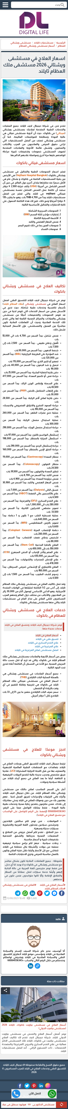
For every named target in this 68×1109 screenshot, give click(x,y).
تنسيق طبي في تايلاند (47, 639)
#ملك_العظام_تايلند (55, 888)
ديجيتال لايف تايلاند (12, 1064)
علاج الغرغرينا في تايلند (46, 646)
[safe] (34, 947)
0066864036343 (56, 811)
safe (60, 919)
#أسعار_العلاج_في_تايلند (51, 884)
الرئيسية (60, 42)
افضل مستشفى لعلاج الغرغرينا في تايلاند (36, 650)
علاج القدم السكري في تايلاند (43, 642)
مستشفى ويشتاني (35, 303)
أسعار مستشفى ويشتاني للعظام (37, 45)
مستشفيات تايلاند (43, 42)
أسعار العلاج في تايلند (46, 635)
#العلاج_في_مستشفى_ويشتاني (19, 884)
